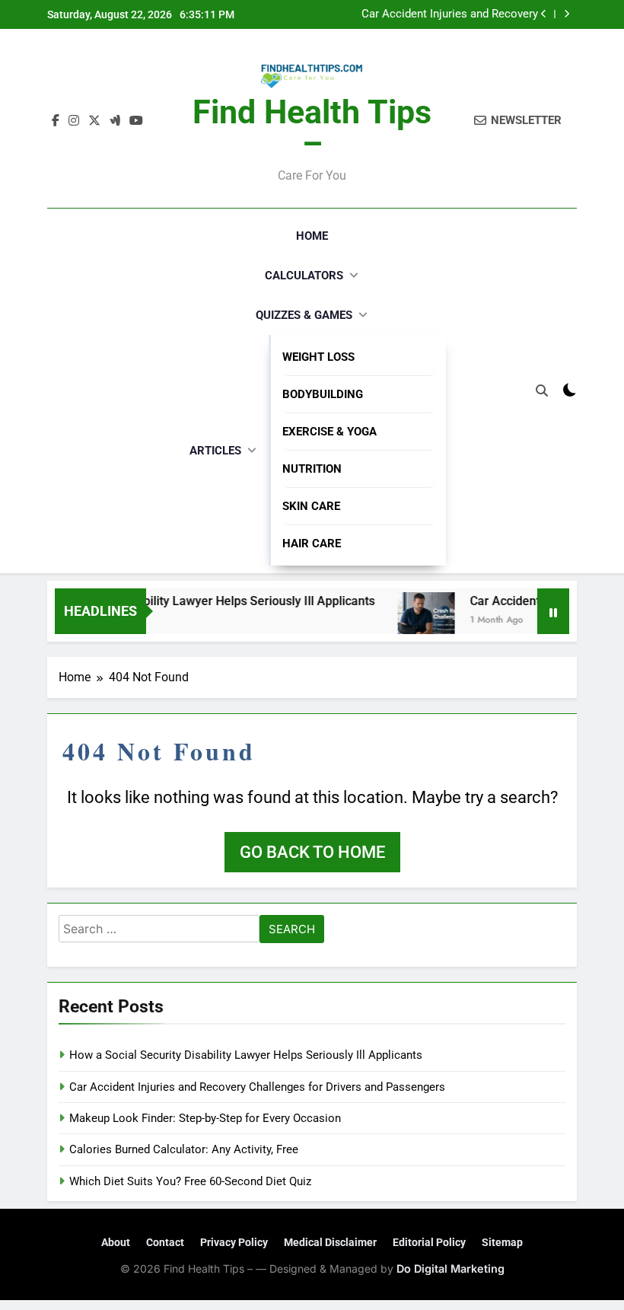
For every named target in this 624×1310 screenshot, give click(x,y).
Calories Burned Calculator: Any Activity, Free (183, 1149)
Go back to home (312, 852)
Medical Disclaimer (330, 1242)
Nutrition (312, 469)
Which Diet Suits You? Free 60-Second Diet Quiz (190, 1181)
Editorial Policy (429, 1242)
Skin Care (311, 506)
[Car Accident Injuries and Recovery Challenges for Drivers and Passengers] (415, 620)
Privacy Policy (234, 1242)
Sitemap (502, 1242)
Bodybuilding (322, 394)
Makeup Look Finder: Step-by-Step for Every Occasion (205, 1118)
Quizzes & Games (304, 315)
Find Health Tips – (312, 128)
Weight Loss (318, 357)
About (115, 1242)
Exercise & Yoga (329, 431)
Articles (215, 450)
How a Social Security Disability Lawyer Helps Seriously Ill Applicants (245, 1055)
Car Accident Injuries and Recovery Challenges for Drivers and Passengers (440, 14)
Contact (165, 1242)
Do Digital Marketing (450, 1268)
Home (312, 236)
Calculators (304, 275)
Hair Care (311, 543)
